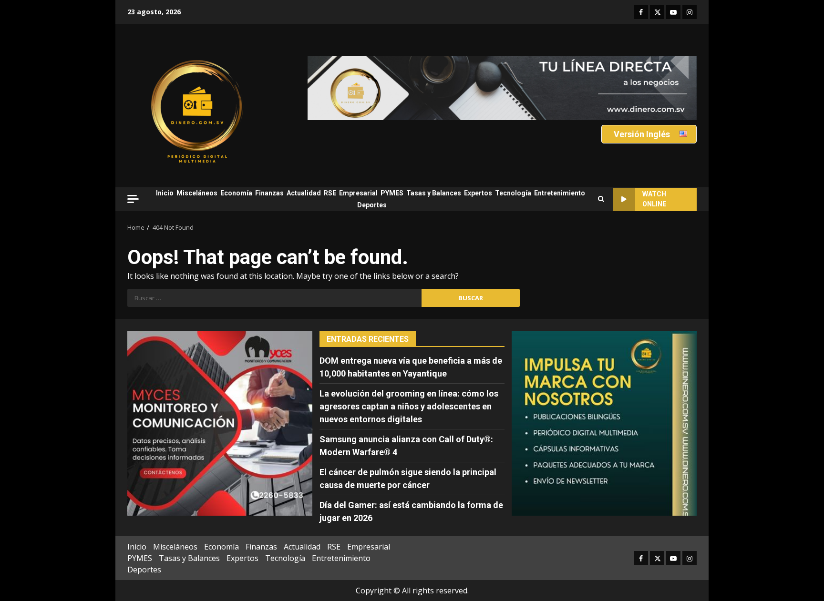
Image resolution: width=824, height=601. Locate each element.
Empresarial (358, 193)
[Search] (601, 199)
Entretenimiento (559, 193)
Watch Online (654, 199)
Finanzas (269, 193)
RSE (330, 193)
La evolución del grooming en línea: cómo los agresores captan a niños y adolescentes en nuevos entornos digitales (408, 406)
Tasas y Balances (433, 193)
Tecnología (513, 193)
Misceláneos (196, 193)
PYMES (392, 193)
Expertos (478, 193)
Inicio (165, 193)
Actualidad (304, 193)
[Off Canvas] (133, 199)
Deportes (372, 205)
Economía (236, 193)
